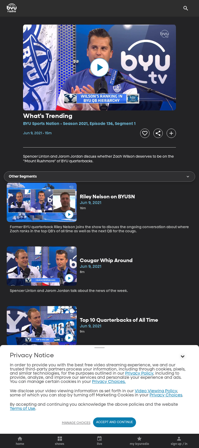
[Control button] (182, 356)
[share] (158, 133)
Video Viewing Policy (156, 391)
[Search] (186, 8)
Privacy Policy (139, 374)
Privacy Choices (166, 395)
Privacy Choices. (109, 382)
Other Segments (23, 176)
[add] (171, 133)
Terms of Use (22, 409)
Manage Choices (76, 423)
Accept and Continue (114, 422)
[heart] (145, 133)
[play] (99, 67)
